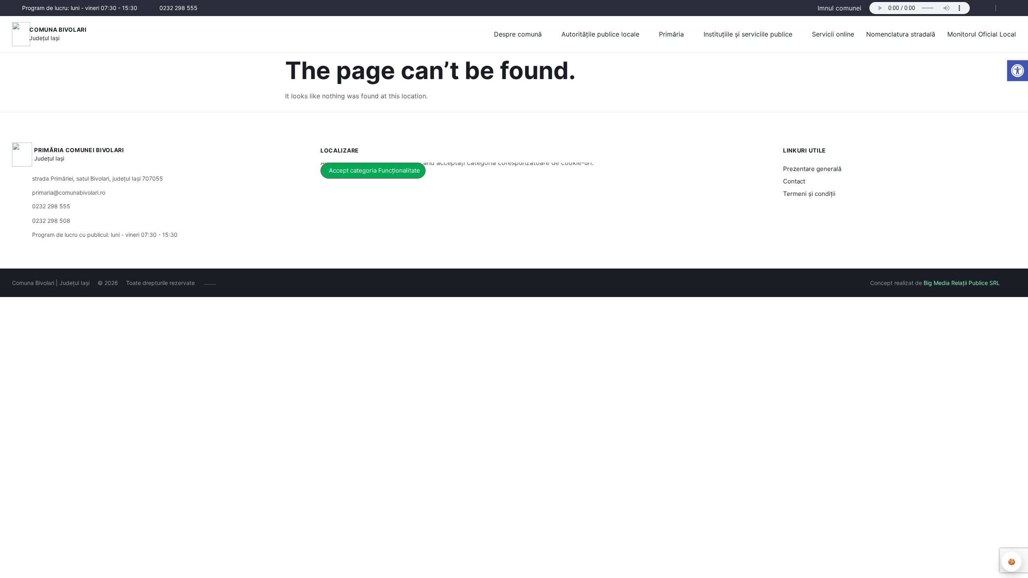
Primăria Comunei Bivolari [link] (79, 150)
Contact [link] (794, 181)
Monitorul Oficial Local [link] (981, 34)
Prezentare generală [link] (812, 169)
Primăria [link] (671, 34)
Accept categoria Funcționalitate (374, 170)
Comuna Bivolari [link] (58, 29)
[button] (982, 8)
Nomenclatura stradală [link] (900, 34)
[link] (1017, 70)
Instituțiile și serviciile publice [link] (748, 34)
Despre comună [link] (518, 34)
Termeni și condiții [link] (809, 193)
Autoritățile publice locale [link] (600, 34)
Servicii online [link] (833, 34)
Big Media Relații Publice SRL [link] (962, 282)
